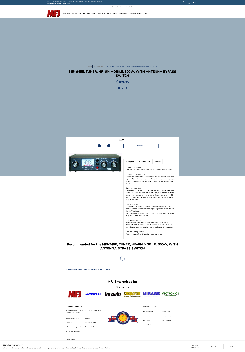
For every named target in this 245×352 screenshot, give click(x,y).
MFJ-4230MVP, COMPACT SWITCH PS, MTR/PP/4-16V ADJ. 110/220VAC (89, 269)
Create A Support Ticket (72, 318)
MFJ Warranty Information (73, 331)
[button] (192, 2)
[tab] (126, 154)
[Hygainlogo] (113, 294)
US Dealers (88, 318)
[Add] (108, 145)
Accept (213, 346)
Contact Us (69, 322)
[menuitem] (184, 2)
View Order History (148, 311)
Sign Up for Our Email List (63, 3)
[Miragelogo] (151, 294)
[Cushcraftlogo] (132, 294)
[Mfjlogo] (74, 294)
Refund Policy (146, 320)
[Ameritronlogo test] (93, 294)
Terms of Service (166, 316)
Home (90, 66)
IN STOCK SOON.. (99, 66)
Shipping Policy (166, 311)
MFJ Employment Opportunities (74, 327)
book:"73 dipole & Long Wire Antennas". (85, 1)
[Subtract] (99, 145)
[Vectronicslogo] (170, 294)
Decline (232, 346)
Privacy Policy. (104, 348)
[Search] (184, 2)
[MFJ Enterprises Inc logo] (53, 13)
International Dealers (90, 322)
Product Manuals (166, 320)
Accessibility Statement (149, 325)
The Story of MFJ (89, 327)
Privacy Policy (146, 316)
